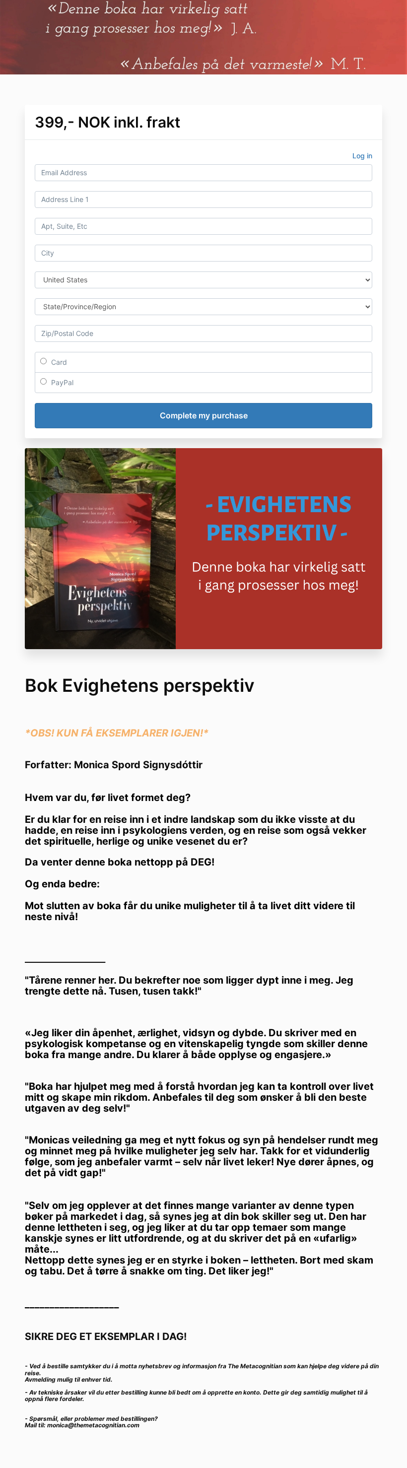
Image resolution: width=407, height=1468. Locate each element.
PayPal (61, 382)
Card (58, 362)
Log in (362, 155)
